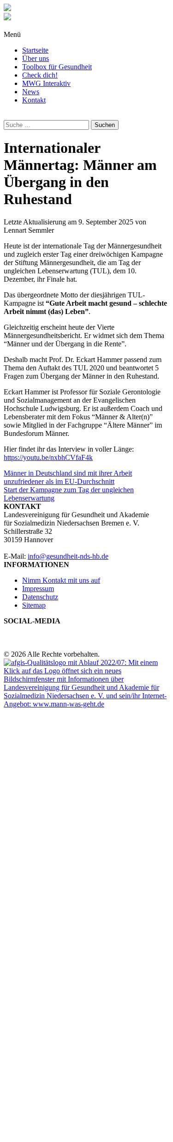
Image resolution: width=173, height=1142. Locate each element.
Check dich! (40, 75)
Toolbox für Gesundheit (57, 67)
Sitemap (34, 605)
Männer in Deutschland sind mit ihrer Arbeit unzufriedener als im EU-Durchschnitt (68, 477)
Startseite (35, 50)
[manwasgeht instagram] (6, 629)
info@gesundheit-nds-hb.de (68, 556)
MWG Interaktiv (46, 83)
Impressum (38, 588)
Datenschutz (40, 597)
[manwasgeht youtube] (17, 629)
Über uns (35, 58)
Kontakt (34, 100)
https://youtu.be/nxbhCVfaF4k (48, 457)
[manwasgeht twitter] (12, 629)
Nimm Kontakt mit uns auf (61, 580)
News (30, 92)
